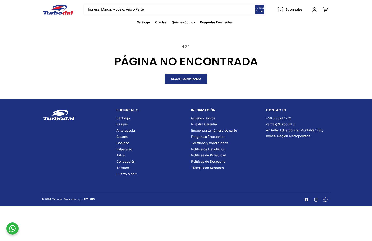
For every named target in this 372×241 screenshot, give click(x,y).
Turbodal (57, 199)
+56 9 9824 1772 (278, 118)
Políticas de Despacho (208, 161)
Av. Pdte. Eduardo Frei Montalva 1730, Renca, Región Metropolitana (294, 133)
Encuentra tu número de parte (214, 130)
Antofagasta (125, 130)
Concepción (125, 161)
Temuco (122, 168)
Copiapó (122, 143)
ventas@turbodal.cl (281, 124)
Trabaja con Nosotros (207, 168)
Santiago (123, 118)
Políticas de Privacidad (208, 155)
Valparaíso (124, 149)
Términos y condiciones (209, 143)
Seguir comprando (186, 78)
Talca (120, 155)
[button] (325, 9)
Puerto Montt (126, 174)
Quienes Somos (203, 118)
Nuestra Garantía (204, 124)
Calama (122, 137)
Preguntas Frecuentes (208, 137)
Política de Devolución (208, 149)
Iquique (122, 124)
